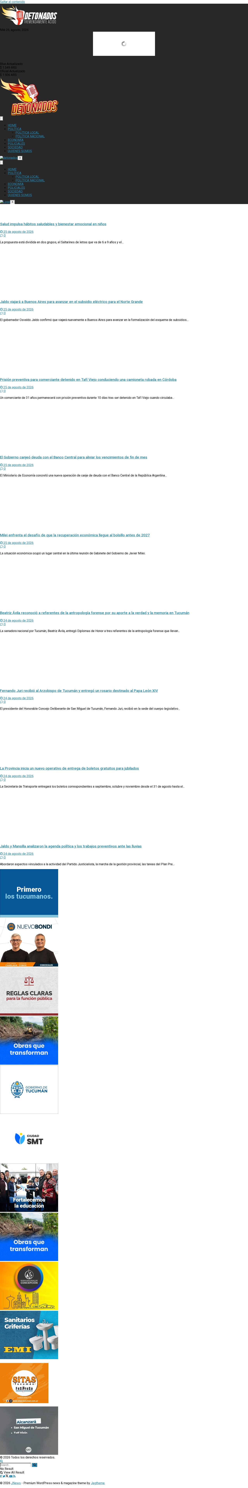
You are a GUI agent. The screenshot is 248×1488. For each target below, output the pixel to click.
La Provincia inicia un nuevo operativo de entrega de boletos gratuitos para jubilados (69, 768)
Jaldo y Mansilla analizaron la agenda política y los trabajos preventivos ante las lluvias (71, 846)
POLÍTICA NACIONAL (30, 136)
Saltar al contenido (12, 2)
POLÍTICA (14, 129)
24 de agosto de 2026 (18, 620)
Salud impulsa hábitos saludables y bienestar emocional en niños (53, 224)
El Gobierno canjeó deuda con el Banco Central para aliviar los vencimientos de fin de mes (73, 457)
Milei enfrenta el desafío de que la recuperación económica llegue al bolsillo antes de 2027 (75, 535)
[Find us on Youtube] (11, 1476)
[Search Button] (1, 1461)
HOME (12, 125)
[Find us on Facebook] (1, 1476)
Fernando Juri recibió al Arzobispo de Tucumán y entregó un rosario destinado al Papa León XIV (79, 691)
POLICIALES (16, 143)
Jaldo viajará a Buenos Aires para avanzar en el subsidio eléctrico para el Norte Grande (71, 302)
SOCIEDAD (15, 147)
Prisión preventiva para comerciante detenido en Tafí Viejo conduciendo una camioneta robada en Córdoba (88, 380)
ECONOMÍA (15, 140)
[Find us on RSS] (14, 1476)
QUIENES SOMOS (20, 151)
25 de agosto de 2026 (18, 232)
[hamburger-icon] (1, 118)
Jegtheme (98, 1483)
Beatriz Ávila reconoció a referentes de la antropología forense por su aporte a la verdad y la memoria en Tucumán (94, 613)
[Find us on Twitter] (6, 1476)
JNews (16, 1483)
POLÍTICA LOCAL (27, 132)
